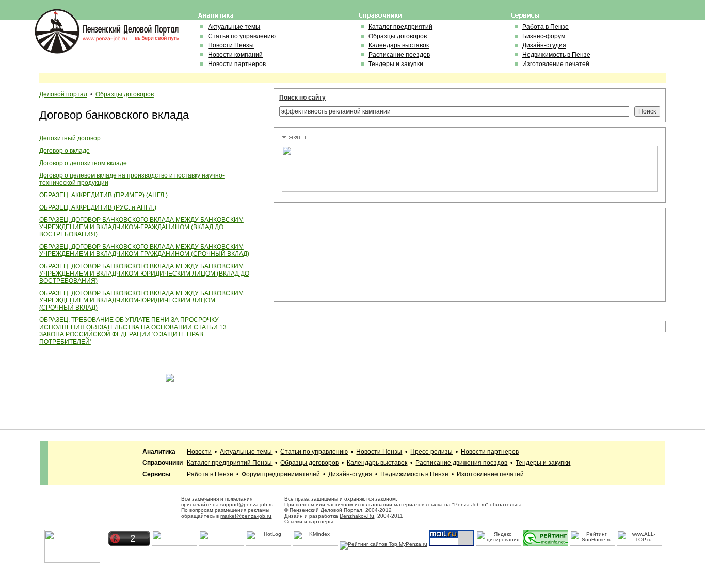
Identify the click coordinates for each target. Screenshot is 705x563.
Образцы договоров (397, 36)
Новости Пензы (231, 45)
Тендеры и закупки (395, 64)
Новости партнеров (237, 64)
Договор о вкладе (64, 150)
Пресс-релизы (431, 451)
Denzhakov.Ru (357, 516)
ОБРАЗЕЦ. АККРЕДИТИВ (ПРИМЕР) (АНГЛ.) (103, 195)
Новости (199, 451)
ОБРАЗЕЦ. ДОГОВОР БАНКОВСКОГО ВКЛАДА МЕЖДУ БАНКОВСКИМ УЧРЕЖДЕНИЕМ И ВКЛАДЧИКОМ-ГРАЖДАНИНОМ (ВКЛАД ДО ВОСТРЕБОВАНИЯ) (141, 227)
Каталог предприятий (400, 26)
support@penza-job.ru (247, 504)
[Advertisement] (328, 255)
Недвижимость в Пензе (556, 54)
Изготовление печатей (555, 64)
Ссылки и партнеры (308, 521)
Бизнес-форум (543, 36)
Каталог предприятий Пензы (229, 463)
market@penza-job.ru (245, 516)
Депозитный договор (70, 138)
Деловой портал (63, 94)
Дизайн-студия (544, 45)
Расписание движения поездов (461, 463)
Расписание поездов (399, 54)
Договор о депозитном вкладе (83, 163)
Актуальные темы (234, 26)
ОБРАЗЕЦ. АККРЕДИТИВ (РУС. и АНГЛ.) (97, 207)
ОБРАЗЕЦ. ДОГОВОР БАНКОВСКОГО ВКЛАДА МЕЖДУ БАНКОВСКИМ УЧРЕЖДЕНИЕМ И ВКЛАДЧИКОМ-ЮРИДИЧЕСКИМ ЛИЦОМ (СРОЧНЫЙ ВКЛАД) (141, 300)
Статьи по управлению (242, 36)
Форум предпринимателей (281, 474)
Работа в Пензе (545, 26)
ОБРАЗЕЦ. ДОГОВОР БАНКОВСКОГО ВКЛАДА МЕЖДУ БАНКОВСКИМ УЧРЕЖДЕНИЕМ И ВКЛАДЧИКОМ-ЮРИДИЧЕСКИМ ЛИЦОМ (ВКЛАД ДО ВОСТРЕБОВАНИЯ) (144, 273)
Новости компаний (235, 54)
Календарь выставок (398, 45)
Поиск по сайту (302, 97)
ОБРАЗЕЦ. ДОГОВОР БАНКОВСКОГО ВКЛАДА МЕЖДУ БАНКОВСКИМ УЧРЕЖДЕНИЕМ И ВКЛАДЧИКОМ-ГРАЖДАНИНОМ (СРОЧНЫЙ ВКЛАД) (144, 250)
